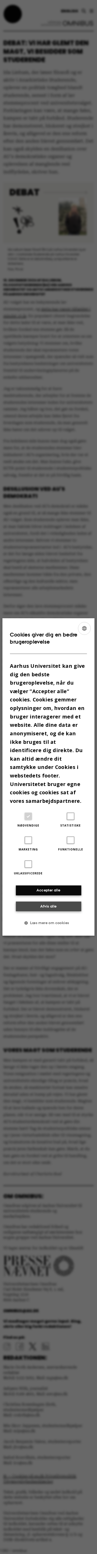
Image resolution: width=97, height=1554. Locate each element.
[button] (48, 923)
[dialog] (48, 777)
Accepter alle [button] (48, 890)
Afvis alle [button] (48, 906)
